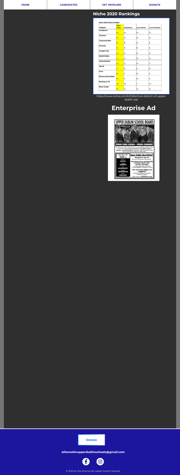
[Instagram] (100, 461)
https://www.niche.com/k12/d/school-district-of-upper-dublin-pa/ (131, 97)
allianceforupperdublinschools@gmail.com (93, 452)
